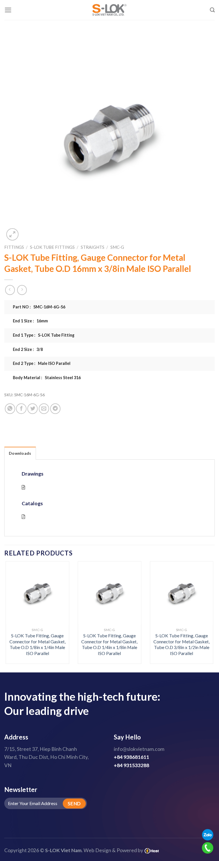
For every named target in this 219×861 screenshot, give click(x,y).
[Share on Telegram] (55, 408)
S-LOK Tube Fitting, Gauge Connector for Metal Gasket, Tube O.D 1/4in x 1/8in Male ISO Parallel (109, 644)
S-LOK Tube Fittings (52, 247)
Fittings (14, 247)
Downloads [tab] (20, 453)
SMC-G (117, 247)
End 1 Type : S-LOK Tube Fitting (43, 335)
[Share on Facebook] (21, 408)
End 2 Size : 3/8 (28, 349)
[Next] (206, 606)
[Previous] (13, 606)
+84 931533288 (131, 765)
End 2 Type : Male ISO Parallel (41, 363)
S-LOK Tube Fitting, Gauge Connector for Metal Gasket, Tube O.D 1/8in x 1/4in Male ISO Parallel (37, 644)
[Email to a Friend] (44, 408)
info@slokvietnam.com (139, 749)
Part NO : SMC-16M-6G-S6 (39, 306)
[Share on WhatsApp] (10, 408)
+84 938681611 (131, 757)
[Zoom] (12, 234)
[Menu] (8, 10)
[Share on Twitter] (32, 408)
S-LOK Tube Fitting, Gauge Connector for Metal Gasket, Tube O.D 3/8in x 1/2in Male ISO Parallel (181, 644)
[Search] (212, 10)
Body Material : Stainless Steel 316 (47, 377)
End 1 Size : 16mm (30, 320)
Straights (92, 247)
